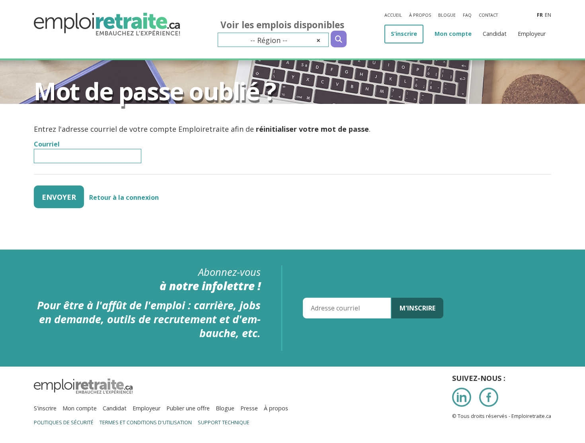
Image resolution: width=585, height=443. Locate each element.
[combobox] (273, 40)
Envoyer (59, 197)
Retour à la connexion (124, 197)
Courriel (47, 144)
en (548, 15)
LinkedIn (461, 397)
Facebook (488, 397)
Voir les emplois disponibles (282, 25)
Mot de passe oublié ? (154, 91)
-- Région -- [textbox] (285, 40)
